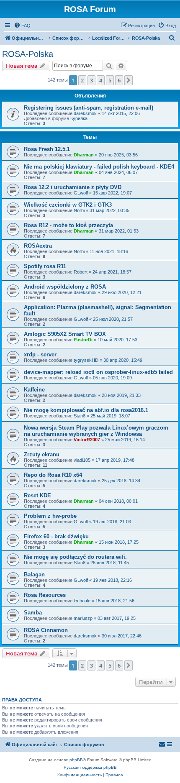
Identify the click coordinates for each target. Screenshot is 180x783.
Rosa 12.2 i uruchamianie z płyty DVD (72, 187)
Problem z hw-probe (50, 516)
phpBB (76, 759)
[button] (128, 80)
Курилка (78, 118)
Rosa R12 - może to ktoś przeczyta (68, 225)
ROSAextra (38, 246)
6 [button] (119, 80)
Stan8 (79, 415)
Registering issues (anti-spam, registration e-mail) (88, 108)
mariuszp (83, 618)
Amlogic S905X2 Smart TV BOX (65, 334)
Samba (33, 612)
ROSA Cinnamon (46, 630)
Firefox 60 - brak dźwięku (56, 536)
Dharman (84, 154)
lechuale (82, 600)
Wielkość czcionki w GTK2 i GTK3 (68, 205)
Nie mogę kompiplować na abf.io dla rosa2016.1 (86, 410)
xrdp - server (40, 354)
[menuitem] (22, 25)
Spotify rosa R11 (45, 266)
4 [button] (100, 80)
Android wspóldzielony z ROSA (65, 287)
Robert (80, 271)
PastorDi (83, 339)
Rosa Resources (45, 595)
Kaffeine (34, 389)
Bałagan (34, 574)
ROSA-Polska (27, 54)
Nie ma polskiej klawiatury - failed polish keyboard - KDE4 (99, 167)
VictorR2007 (87, 439)
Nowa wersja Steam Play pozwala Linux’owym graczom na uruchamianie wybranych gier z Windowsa (96, 431)
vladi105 (82, 460)
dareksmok (85, 113)
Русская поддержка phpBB (90, 767)
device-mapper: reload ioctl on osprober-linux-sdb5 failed (98, 372)
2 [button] (82, 80)
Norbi (79, 210)
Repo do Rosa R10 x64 (53, 475)
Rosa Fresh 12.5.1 (47, 149)
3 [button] (91, 80)
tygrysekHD (86, 360)
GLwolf (81, 192)
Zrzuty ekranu (41, 454)
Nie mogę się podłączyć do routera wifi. (75, 557)
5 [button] (109, 80)
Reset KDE (37, 495)
